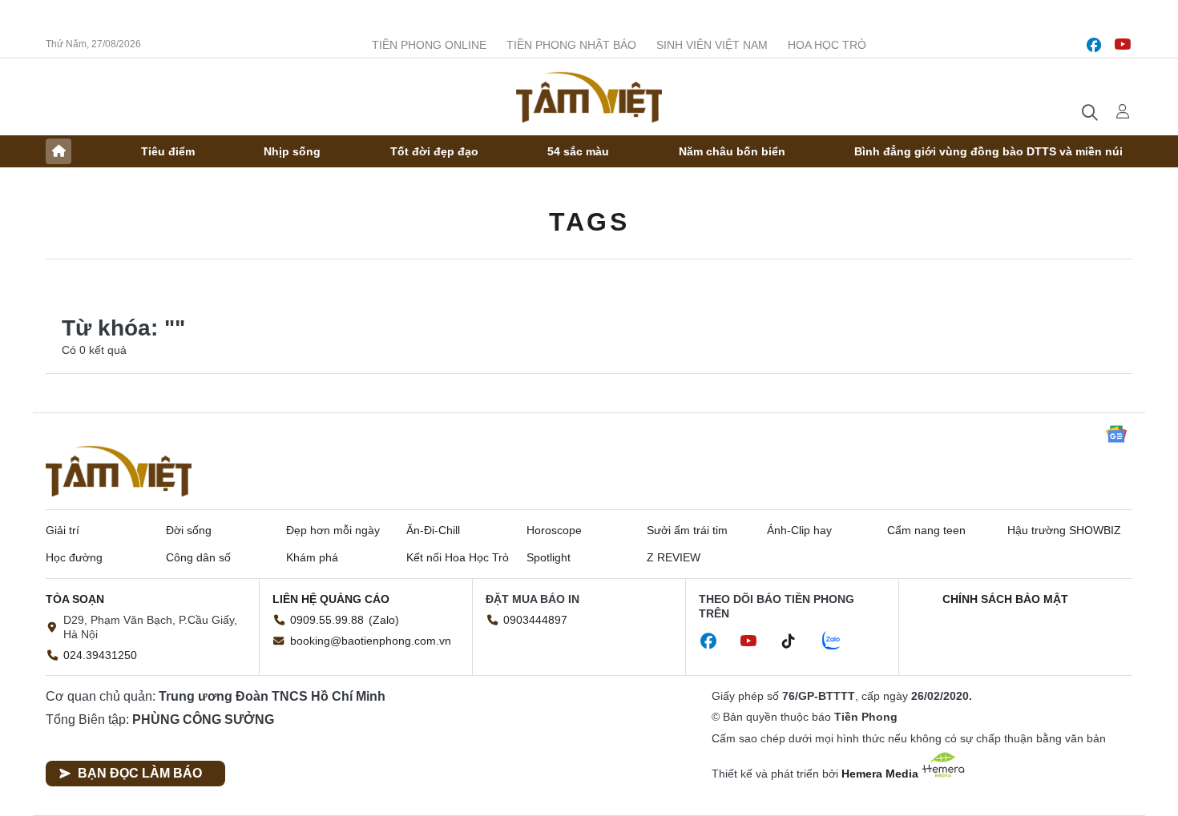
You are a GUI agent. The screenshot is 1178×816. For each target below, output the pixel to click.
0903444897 (535, 619)
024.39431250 (100, 655)
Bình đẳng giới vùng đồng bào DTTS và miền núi (988, 151)
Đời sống (189, 530)
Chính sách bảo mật (1005, 599)
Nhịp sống (292, 151)
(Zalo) (384, 619)
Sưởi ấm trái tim (687, 530)
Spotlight (548, 557)
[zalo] (840, 641)
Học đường (74, 557)
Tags (589, 221)
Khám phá (312, 557)
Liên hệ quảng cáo (330, 599)
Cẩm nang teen (926, 530)
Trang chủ (58, 151)
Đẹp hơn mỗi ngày (333, 530)
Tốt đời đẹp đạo (434, 151)
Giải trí (62, 530)
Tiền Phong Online (429, 44)
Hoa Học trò (827, 44)
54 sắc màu (578, 151)
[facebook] (1093, 45)
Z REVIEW (673, 557)
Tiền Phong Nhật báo (571, 44)
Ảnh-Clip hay (799, 530)
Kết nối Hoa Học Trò (457, 557)
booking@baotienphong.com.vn (370, 640)
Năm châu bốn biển (732, 151)
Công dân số (198, 557)
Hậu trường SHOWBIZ (1064, 530)
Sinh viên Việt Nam (712, 44)
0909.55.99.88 (327, 619)
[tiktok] (796, 641)
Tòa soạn (75, 599)
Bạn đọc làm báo (140, 773)
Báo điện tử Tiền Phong (589, 97)
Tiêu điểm (168, 151)
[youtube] (1122, 45)
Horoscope (554, 530)
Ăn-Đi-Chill (433, 530)
